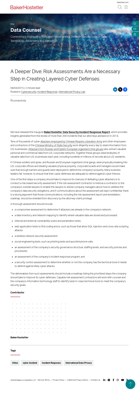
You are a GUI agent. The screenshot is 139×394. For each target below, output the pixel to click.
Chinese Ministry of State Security (53, 145)
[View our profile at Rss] (127, 380)
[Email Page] (134, 29)
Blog (12, 24)
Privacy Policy (58, 380)
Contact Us (95, 380)
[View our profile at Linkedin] (104, 380)
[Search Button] (120, 7)
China (15, 363)
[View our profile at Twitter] (109, 380)
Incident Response (47, 92)
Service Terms (44, 380)
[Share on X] (120, 89)
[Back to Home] (26, 7)
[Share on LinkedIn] (115, 89)
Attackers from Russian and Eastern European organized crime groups (65, 149)
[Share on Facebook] (125, 89)
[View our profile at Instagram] (118, 380)
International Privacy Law (72, 92)
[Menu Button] (126, 7)
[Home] (134, 23)
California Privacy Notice (77, 380)
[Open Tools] (134, 34)
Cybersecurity (28, 92)
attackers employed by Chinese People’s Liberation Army (71, 141)
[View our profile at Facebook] (113, 380)
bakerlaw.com (123, 2)
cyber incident (30, 363)
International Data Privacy (79, 363)
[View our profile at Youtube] (122, 380)
